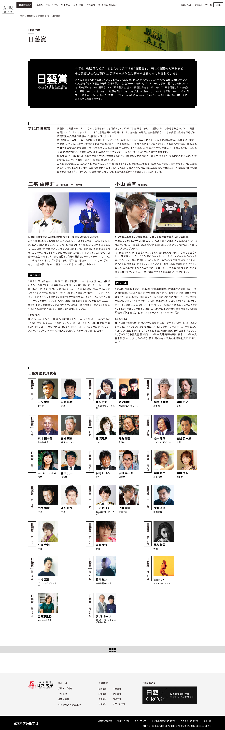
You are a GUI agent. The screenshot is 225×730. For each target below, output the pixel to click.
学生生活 (65, 4)
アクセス (208, 5)
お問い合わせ (186, 5)
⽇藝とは (62, 683)
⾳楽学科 (102, 703)
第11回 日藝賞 (53, 16)
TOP (22, 16)
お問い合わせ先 (105, 720)
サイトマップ (140, 720)
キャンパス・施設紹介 (108, 4)
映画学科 (102, 694)
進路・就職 (78, 4)
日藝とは (38, 4)
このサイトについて (189, 720)
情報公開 (207, 720)
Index (112, 649)
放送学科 (117, 698)
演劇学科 (117, 694)
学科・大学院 (52, 4)
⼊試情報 (103, 683)
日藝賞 (41, 16)
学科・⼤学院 (65, 688)
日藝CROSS (23, 4)
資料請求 (198, 5)
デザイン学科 (119, 703)
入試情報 (90, 4)
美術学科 (102, 698)
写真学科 (102, 689)
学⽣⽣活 (62, 693)
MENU (218, 5)
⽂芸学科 (117, 689)
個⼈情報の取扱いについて (163, 720)
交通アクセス (123, 720)
